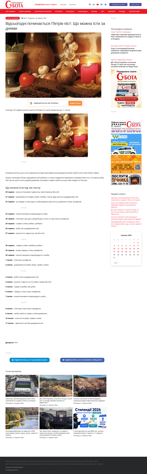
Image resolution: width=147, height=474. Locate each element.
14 (130, 249)
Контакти (72, 4)
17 (114, 252)
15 (134, 249)
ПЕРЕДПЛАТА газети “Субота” (46, 4)
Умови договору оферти (14, 467)
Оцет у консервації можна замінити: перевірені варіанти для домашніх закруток (126, 50)
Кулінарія (114, 46)
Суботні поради (124, 46)
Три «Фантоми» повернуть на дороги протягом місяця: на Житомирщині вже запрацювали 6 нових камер (55, 433)
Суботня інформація (123, 32)
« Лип (115, 263)
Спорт (113, 32)
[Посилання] (14, 4)
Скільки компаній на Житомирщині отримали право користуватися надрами (89, 400)
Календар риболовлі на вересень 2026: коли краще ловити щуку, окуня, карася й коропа (22, 433)
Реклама (63, 4)
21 (130, 252)
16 (138, 249)
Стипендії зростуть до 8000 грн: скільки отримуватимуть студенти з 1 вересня (88, 432)
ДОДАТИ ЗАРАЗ (75, 103)
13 (126, 249)
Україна (133, 46)
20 (126, 252)
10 (114, 249)
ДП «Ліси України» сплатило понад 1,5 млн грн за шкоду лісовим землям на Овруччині (56, 401)
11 (118, 249)
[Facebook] (101, 4)
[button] (90, 4)
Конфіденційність (12, 470)
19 (122, 252)
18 (118, 252)
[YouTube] (97, 4)
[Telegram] (105, 4)
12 (122, 249)
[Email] (93, 4)
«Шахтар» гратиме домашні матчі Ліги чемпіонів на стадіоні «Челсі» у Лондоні (21, 400)
